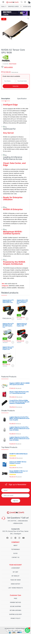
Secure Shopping (15, 606)
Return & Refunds (15, 610)
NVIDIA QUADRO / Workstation (15, 287)
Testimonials (15, 549)
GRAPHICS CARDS (13, 6)
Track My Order (15, 580)
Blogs (15, 553)
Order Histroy (15, 584)
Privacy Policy (15, 618)
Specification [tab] (22, 98)
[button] (28, 18)
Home (2, 6)
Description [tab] (5, 98)
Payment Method (15, 602)
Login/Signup (15, 568)
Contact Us (15, 557)
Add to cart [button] (12, 318)
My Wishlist (15, 576)
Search (21, 2)
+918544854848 (22, 521)
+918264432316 (17, 523)
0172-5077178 (12, 521)
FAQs (15, 598)
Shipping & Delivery (15, 614)
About (15, 545)
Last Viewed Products (15, 588)
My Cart (15, 572)
